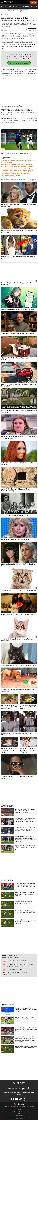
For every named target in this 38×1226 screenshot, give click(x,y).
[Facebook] (12, 1100)
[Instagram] (24, 1100)
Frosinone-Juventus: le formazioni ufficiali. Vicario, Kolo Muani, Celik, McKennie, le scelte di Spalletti (17, 170)
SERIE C (18, 6)
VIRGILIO (10, 1106)
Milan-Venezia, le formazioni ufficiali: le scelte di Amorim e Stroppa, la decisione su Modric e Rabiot (18, 165)
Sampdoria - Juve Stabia (16, 970)
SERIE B (11, 6)
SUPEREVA (19, 1109)
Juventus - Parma (19, 967)
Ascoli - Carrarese (22, 972)
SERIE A (3, 6)
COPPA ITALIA (28, 6)
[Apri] (2, 2)
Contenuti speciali (8, 1092)
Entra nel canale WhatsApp (20, 63)
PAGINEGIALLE (16, 1106)
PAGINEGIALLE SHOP (25, 1106)
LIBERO (5, 1106)
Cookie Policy (22, 1111)
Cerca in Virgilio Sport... (17, 1088)
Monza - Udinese (28, 964)
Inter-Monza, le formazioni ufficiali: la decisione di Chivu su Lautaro (17, 161)
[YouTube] (16, 1100)
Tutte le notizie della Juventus (10, 176)
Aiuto (19, 1113)
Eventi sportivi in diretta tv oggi (19, 961)
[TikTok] (20, 1100)
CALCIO (6, 14)
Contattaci (17, 1092)
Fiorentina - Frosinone (15, 964)
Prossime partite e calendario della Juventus (15, 173)
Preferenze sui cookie (31, 1111)
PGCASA (32, 1106)
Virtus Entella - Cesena (9, 972)
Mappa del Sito (26, 1092)
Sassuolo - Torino (8, 967)
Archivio (19, 1094)
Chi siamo (4, 1111)
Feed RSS (33, 1092)
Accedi (33, 2)
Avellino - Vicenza (8, 974)
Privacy (16, 1111)
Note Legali (10, 1111)
